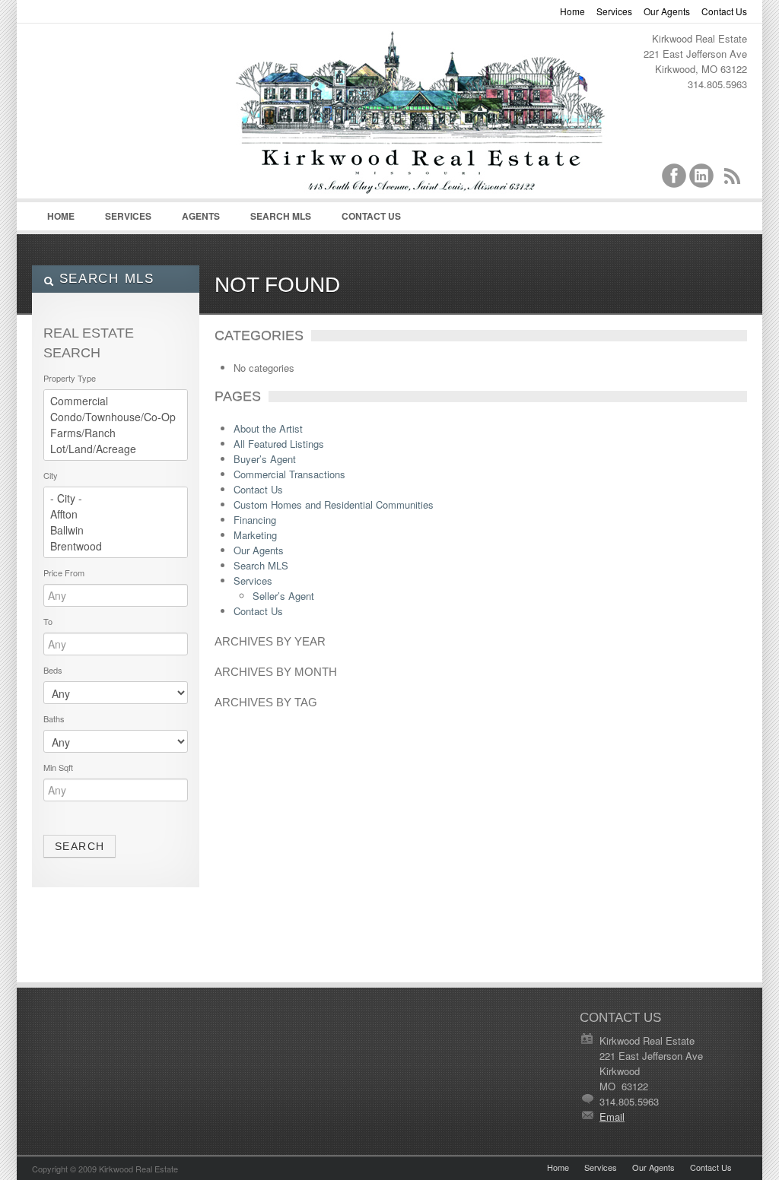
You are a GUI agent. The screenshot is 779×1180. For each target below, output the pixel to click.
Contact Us (724, 11)
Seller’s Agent (283, 595)
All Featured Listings (279, 443)
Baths (54, 718)
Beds (52, 670)
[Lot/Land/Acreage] (116, 449)
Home (572, 11)
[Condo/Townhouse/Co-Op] (116, 417)
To (47, 621)
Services (614, 11)
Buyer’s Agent (265, 459)
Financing (255, 519)
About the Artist (268, 428)
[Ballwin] (116, 530)
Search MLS (280, 216)
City (50, 475)
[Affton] (116, 514)
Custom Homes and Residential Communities (334, 504)
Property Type (69, 378)
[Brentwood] (116, 546)
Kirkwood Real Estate (389, 54)
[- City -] (116, 498)
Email (612, 1116)
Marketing (255, 535)
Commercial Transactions (289, 474)
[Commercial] (116, 401)
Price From (63, 572)
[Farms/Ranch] (116, 433)
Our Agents (667, 11)
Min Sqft (58, 767)
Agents (193, 219)
